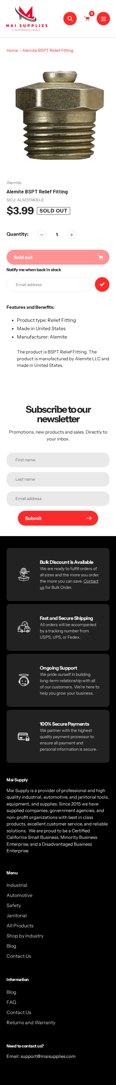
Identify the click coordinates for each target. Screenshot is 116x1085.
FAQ (11, 1002)
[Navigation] (103, 18)
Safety (14, 905)
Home (12, 50)
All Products (20, 926)
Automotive (19, 895)
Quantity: (18, 234)
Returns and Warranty (31, 1022)
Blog (11, 946)
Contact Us (19, 956)
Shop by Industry (25, 936)
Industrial (17, 885)
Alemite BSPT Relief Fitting (47, 50)
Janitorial (17, 915)
